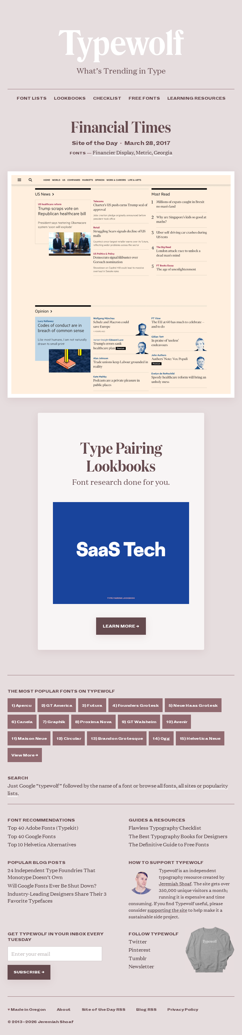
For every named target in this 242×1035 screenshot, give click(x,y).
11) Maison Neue (29, 739)
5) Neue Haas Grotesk (193, 706)
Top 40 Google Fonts (32, 836)
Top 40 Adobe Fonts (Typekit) (43, 827)
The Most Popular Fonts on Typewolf (61, 691)
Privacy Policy (182, 1010)
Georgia (163, 152)
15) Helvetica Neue (200, 739)
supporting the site (167, 909)
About (64, 1010)
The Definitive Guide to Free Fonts (169, 844)
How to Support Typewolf (166, 863)
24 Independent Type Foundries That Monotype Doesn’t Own (51, 873)
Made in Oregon (27, 1010)
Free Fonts (144, 98)
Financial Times (121, 126)
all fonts (166, 785)
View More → (24, 755)
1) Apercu (21, 706)
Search (18, 778)
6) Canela (22, 722)
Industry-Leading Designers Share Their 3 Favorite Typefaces (57, 897)
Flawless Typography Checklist (165, 827)
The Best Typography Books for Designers (178, 836)
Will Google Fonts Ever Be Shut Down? (52, 885)
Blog (146, 1010)
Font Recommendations (41, 820)
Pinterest (140, 949)
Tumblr (138, 958)
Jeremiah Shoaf (175, 883)
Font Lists (32, 98)
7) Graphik (54, 722)
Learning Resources (196, 98)
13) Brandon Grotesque (117, 739)
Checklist (107, 98)
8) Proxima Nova (93, 722)
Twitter (138, 941)
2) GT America (56, 706)
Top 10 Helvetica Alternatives (42, 844)
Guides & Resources (157, 820)
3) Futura (92, 706)
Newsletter (141, 966)
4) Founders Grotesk (135, 706)
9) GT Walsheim (139, 722)
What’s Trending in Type (121, 70)
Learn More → (121, 626)
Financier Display (113, 152)
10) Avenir (176, 722)
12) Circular (68, 739)
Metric (144, 152)
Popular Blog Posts (37, 863)
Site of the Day (103, 1010)
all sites (187, 785)
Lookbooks (70, 98)
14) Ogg (161, 739)
